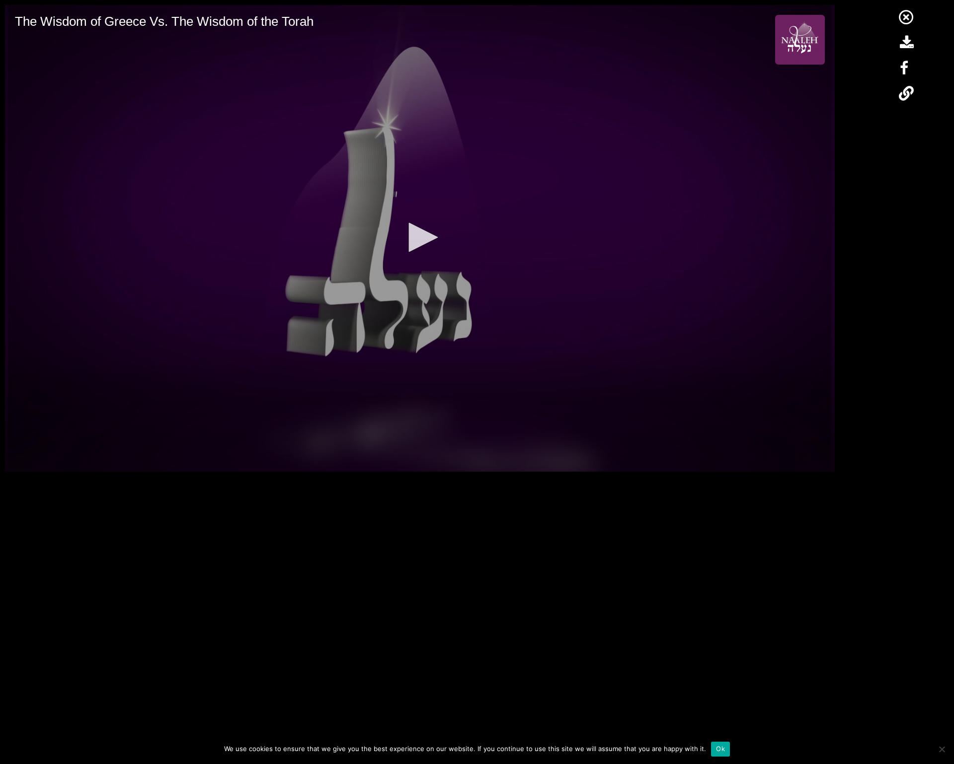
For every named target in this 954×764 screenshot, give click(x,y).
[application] (420, 238)
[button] (420, 237)
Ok (720, 749)
